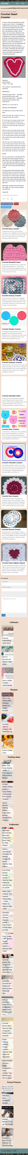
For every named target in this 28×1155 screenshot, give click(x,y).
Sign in (17, 4)
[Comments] (7, 199)
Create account (23, 4)
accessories (5, 195)
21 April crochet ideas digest (8, 11)
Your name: (5, 581)
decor (16, 195)
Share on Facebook (7, 203)
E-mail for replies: (6, 587)
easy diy (12, 195)
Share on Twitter (6, 207)
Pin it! (16, 203)
